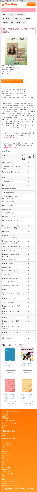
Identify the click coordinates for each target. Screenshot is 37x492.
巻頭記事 (4, 416)
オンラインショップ (9, 439)
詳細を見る (10, 372)
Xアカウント (5, 471)
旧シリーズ (4, 460)
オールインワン (7, 18)
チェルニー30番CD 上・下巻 (26, 364)
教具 (12, 22)
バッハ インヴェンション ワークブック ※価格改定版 (9, 397)
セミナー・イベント (9, 423)
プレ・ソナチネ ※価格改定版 (9, 364)
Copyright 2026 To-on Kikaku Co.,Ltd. (18, 489)
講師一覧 (4, 427)
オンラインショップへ (12, 81)
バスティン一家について (9, 420)
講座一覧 (4, 425)
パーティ (12, 14)
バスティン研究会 (8, 431)
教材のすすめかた (7, 414)
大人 (21, 18)
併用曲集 (28, 18)
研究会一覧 (4, 433)
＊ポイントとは (6, 72)
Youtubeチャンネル (7, 474)
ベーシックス (21, 14)
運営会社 (4, 483)
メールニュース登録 (7, 481)
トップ (5, 14)
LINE (3, 476)
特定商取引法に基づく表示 (9, 485)
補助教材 (5, 22)
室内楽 (18, 22)
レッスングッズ (6, 455)
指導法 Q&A (5, 418)
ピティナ (4, 464)
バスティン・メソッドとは (11, 411)
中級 (16, 18)
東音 (24, 22)
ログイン (31, 4)
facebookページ (6, 469)
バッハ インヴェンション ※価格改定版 (26, 396)
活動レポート (5, 435)
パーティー (4, 441)
